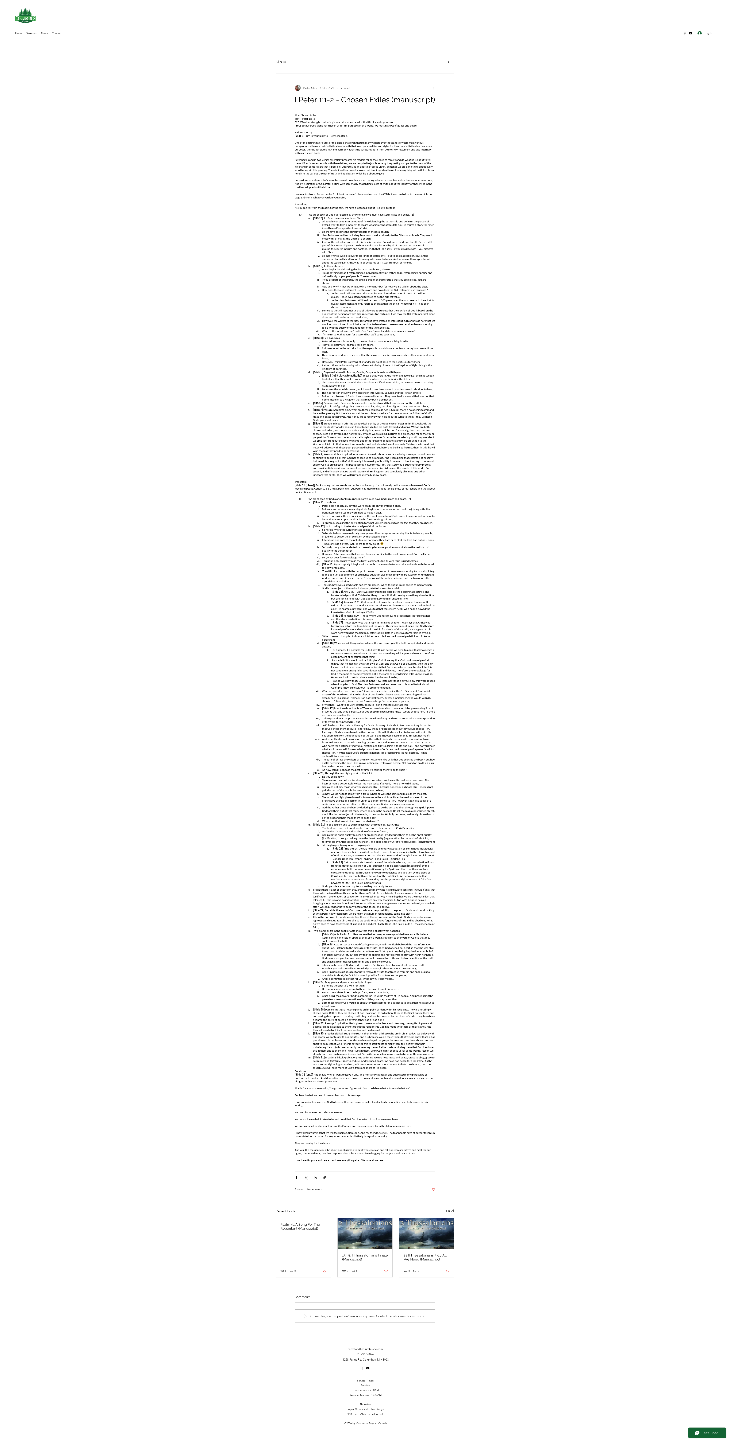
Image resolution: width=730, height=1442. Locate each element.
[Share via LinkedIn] (315, 1177)
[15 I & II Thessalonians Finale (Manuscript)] (365, 1233)
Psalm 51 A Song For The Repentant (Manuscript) (300, 1226)
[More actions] (433, 88)
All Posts (281, 61)
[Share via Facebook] (296, 1177)
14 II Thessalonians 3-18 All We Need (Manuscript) (425, 1257)
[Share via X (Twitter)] (306, 1177)
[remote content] (365, 638)
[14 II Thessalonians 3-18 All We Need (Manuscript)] (426, 1233)
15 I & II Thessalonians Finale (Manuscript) (365, 1257)
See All (450, 1210)
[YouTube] (691, 33)
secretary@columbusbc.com (365, 1349)
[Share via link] (324, 1177)
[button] (449, 61)
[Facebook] (685, 33)
